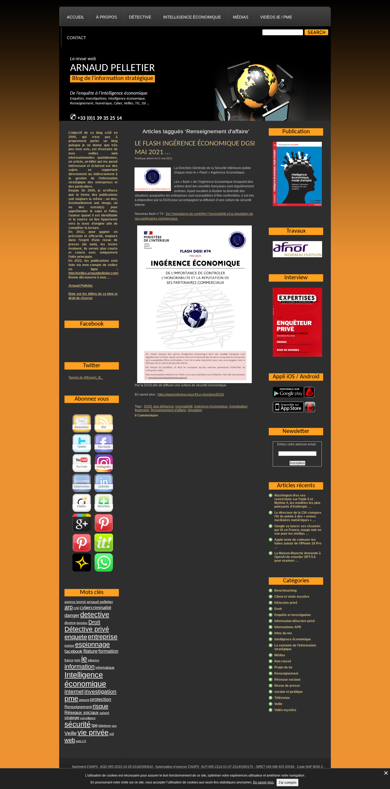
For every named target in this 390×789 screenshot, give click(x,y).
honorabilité (184, 406)
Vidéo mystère (285, 710)
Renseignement (286, 673)
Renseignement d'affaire (168, 410)
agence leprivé (75, 602)
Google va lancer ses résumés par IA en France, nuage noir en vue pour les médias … (297, 529)
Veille (278, 704)
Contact (76, 38)
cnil (76, 608)
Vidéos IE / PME (276, 17)
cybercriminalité (95, 607)
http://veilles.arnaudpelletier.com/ (93, 273)
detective (94, 615)
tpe (95, 725)
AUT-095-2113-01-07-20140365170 (227, 767)
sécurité (77, 724)
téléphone (104, 725)
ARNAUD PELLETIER (112, 68)
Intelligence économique (192, 17)
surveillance (88, 718)
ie (84, 658)
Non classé (282, 661)
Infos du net (283, 633)
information (79, 666)
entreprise (103, 636)
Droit (278, 609)
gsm (77, 660)
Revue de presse (287, 686)
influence (93, 660)
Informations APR (287, 627)
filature (90, 651)
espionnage (92, 644)
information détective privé (294, 621)
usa (114, 725)
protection (100, 699)
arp (68, 607)
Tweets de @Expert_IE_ (85, 377)
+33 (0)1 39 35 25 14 (99, 118)
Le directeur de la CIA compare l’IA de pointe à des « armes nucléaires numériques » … (297, 516)
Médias (240, 17)
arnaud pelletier (100, 602)
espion (69, 645)
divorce (70, 623)
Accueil (75, 17)
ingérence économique (211, 406)
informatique (105, 668)
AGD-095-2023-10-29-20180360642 (126, 767)
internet (74, 691)
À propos (106, 17)
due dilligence (163, 406)
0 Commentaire (146, 415)
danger (71, 615)
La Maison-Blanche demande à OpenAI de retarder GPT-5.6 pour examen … (297, 556)
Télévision (282, 698)
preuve (84, 700)
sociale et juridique (288, 692)
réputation (195, 410)
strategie (71, 717)
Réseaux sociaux (287, 679)
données (82, 622)
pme (71, 699)
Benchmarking (285, 590)
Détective (140, 17)
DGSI (148, 406)
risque (100, 706)
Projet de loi (283, 667)
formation (108, 651)
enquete (75, 636)
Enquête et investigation (292, 615)
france (68, 660)
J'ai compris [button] (287, 782)
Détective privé (285, 603)
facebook (73, 651)
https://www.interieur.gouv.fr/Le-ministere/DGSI (191, 394)
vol (111, 734)
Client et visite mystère (291, 597)
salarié (104, 713)
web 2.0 (81, 741)
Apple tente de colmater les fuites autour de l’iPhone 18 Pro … (297, 543)
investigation (100, 691)
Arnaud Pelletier (80, 285)
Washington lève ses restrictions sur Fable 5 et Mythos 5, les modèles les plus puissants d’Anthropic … (297, 501)
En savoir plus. (263, 782)
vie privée (93, 733)
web (69, 740)
